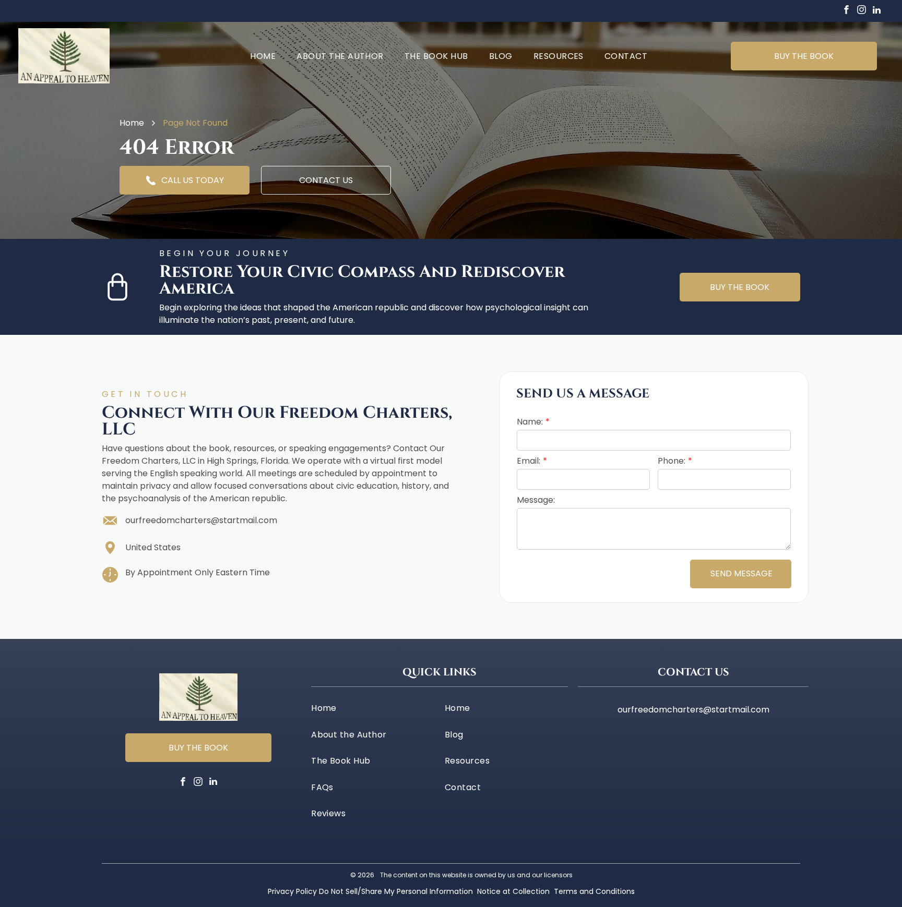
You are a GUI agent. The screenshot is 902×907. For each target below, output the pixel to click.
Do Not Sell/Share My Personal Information (396, 891)
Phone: (671, 461)
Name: (530, 422)
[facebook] (846, 11)
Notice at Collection (513, 891)
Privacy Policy (292, 891)
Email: (528, 461)
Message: (536, 500)
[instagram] (861, 11)
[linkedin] (876, 11)
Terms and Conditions (594, 891)
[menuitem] (263, 55)
